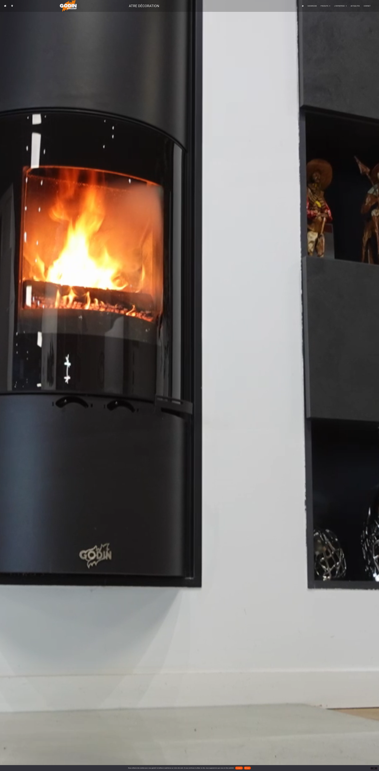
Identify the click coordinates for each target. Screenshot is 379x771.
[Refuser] (374, 768)
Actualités (355, 6)
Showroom (312, 6)
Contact (367, 6)
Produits (324, 6)
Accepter (239, 768)
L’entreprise (339, 6)
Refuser (247, 768)
